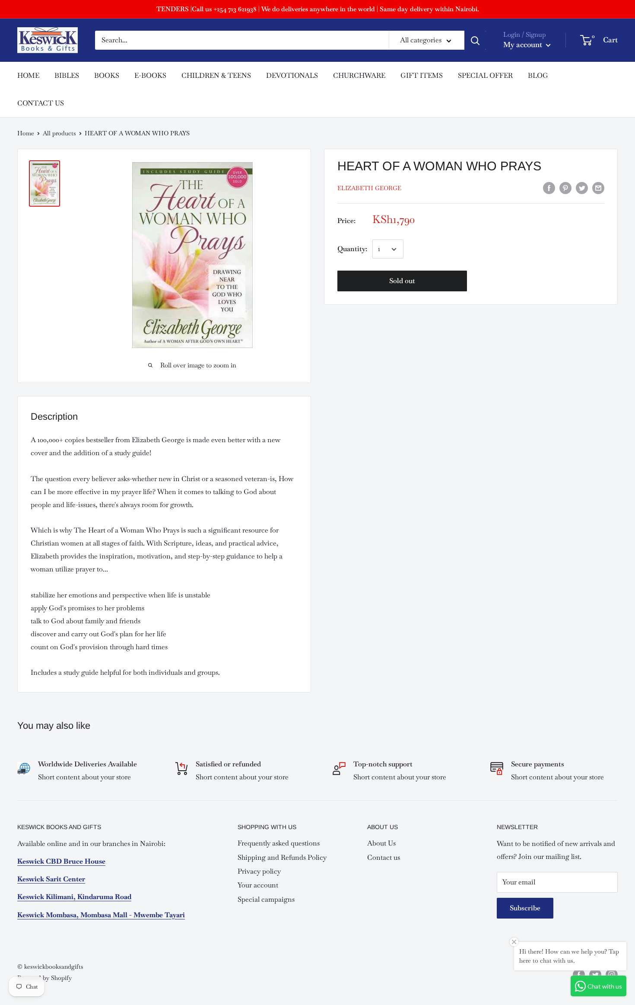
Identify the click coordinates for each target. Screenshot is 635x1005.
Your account (258, 885)
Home (25, 133)
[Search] (475, 40)
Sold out (402, 281)
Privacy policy (259, 871)
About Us (381, 843)
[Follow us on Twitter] (595, 974)
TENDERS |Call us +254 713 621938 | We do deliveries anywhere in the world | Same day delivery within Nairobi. (317, 9)
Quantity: (352, 249)
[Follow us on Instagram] (612, 974)
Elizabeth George (369, 188)
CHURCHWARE (359, 75)
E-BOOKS (150, 75)
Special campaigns (266, 899)
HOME (28, 75)
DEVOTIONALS (292, 75)
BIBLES (66, 75)
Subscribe (525, 907)
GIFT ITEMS (421, 75)
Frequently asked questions (279, 843)
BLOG (538, 75)
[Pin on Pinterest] (565, 187)
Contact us (383, 857)
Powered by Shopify (44, 978)
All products (59, 133)
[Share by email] (598, 187)
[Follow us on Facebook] (579, 974)
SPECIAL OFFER (485, 75)
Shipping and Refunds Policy (282, 857)
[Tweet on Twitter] (582, 187)
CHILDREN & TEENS (216, 75)
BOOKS (106, 75)
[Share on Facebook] (549, 187)
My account (523, 44)
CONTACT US (40, 103)
